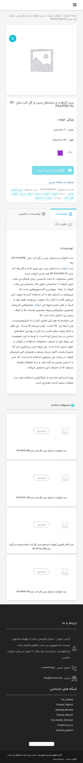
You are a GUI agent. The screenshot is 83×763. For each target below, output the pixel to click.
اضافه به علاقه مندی (61, 182)
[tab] (64, 214)
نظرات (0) (61, 224)
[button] (12, 38)
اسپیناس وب (58, 759)
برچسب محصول (43, 198)
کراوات (66, 16)
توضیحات (61, 213)
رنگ (70, 152)
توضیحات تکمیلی (29, 213)
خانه (74, 16)
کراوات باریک (53, 16)
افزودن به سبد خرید (50, 170)
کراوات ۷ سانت (42, 194)
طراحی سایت (71, 759)
